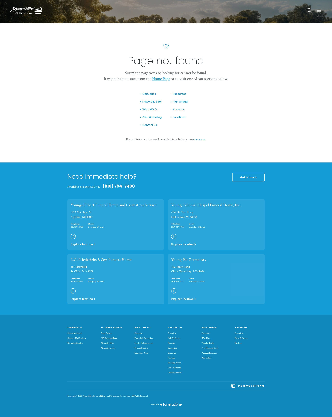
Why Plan (206, 338)
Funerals (171, 343)
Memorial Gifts (107, 343)
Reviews (238, 343)
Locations (179, 117)
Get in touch (248, 177)
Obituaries (149, 94)
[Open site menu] (319, 10)
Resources (179, 94)
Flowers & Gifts (152, 101)
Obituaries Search (74, 333)
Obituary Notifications (76, 338)
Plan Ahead (180, 101)
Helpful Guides (174, 338)
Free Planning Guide (210, 348)
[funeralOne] (172, 404)
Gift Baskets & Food (109, 338)
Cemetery (172, 353)
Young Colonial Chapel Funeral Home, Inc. (206, 205)
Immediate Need (141, 353)
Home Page (161, 78)
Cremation (172, 348)
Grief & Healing (152, 117)
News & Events (241, 338)
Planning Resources (209, 353)
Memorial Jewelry (108, 348)
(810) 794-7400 (118, 186)
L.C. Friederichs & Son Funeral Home (101, 259)
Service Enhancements (143, 343)
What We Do (150, 109)
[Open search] (309, 10)
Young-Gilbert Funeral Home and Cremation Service (113, 205)
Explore (82, 244)
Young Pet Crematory (188, 259)
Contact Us (149, 125)
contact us (199, 139)
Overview (138, 333)
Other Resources (175, 372)
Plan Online (206, 358)
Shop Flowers (106, 333)
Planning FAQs (208, 343)
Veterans (171, 358)
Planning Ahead (174, 362)
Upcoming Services (75, 343)
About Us (179, 109)
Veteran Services (141, 348)
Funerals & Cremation (143, 338)
